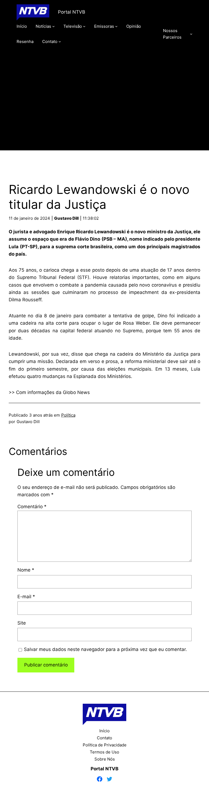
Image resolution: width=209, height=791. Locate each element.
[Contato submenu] (60, 41)
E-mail (26, 596)
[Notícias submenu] (53, 26)
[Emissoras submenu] (116, 26)
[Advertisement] (104, 105)
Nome (25, 570)
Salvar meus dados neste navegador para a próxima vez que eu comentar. (105, 649)
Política (68, 415)
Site (21, 623)
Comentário (32, 506)
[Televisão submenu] (84, 26)
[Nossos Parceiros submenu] (191, 34)
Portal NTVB (71, 12)
